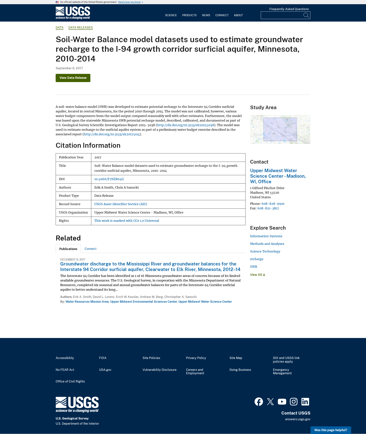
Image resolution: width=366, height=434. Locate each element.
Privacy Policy (196, 358)
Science (171, 15)
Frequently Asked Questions (289, 9)
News (206, 15)
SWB (253, 267)
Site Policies (151, 358)
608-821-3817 (268, 208)
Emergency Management (282, 371)
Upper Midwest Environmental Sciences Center (143, 301)
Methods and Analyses (267, 244)
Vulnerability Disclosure (160, 370)
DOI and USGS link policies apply (286, 359)
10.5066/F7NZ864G (109, 179)
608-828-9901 (273, 204)
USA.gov (105, 370)
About (238, 15)
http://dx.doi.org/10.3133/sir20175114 (112, 134)
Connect (222, 15)
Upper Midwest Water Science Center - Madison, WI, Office (278, 176)
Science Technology (265, 251)
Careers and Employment (195, 371)
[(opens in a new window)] (259, 401)
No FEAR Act (65, 370)
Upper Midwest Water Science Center (205, 301)
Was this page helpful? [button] (330, 430)
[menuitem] (171, 12)
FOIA (102, 358)
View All (256, 275)
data (59, 27)
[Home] (73, 18)
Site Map (236, 358)
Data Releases (80, 27)
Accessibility (65, 358)
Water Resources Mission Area (87, 301)
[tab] (68, 248)
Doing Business (240, 370)
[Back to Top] (352, 420)
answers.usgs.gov (297, 419)
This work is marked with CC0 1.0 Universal (126, 221)
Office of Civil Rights (70, 381)
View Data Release (73, 78)
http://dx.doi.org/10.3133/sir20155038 (185, 125)
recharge (256, 259)
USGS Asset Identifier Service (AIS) (120, 204)
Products (189, 15)
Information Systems (266, 236)
